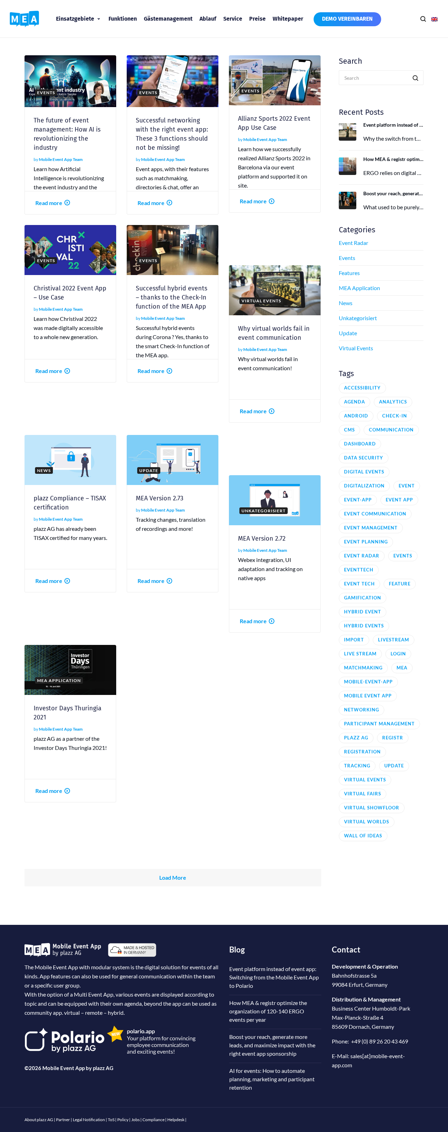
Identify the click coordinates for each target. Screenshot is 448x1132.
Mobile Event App (368, 695)
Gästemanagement (168, 18)
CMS (349, 430)
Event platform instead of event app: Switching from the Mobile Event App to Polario (393, 125)
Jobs (135, 1119)
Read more (48, 202)
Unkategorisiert (358, 318)
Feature (400, 583)
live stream (360, 653)
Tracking (357, 765)
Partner (63, 1119)
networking (361, 709)
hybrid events (364, 625)
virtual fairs (362, 793)
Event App (399, 499)
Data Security (363, 457)
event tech (359, 583)
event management (371, 527)
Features (349, 272)
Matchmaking (363, 667)
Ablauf (208, 18)
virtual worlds (366, 821)
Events (347, 257)
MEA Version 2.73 (159, 498)
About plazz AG (38, 1119)
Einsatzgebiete (75, 18)
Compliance (153, 1119)
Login (398, 653)
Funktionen (122, 18)
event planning (366, 541)
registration (362, 751)
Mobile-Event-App (368, 681)
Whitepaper (288, 18)
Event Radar (353, 242)
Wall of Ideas (363, 835)
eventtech (358, 569)
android (356, 416)
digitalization (364, 485)
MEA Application (359, 287)
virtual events (365, 779)
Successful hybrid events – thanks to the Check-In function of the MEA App (171, 297)
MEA (402, 667)
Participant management (379, 723)
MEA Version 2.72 (262, 538)
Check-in (394, 416)
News (345, 303)
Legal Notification (89, 1119)
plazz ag (356, 737)
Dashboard (360, 444)
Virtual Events (356, 348)
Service (232, 18)
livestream (393, 639)
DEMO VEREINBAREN (347, 18)
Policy (122, 1119)
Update (348, 333)
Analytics (393, 402)
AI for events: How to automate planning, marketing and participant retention (272, 1079)
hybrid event (362, 611)
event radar (361, 555)
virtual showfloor (371, 807)
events (402, 555)
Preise (257, 18)
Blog (237, 949)
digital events (364, 471)
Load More (172, 877)
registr (392, 737)
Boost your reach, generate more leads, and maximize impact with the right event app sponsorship (393, 193)
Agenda (354, 402)
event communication (375, 513)
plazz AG (103, 1068)
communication (391, 430)
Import (354, 639)
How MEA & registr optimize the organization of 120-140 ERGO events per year (393, 159)
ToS (111, 1119)
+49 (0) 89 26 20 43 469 (379, 1041)
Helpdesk (175, 1119)
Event (407, 485)
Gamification (362, 597)
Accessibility (362, 388)
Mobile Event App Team (61, 159)
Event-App (358, 499)
